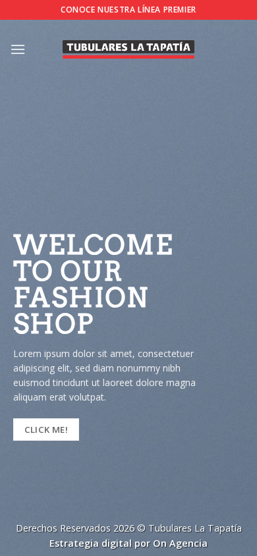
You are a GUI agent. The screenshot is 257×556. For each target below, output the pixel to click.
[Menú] (18, 49)
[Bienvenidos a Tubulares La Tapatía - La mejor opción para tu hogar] (128, 49)
